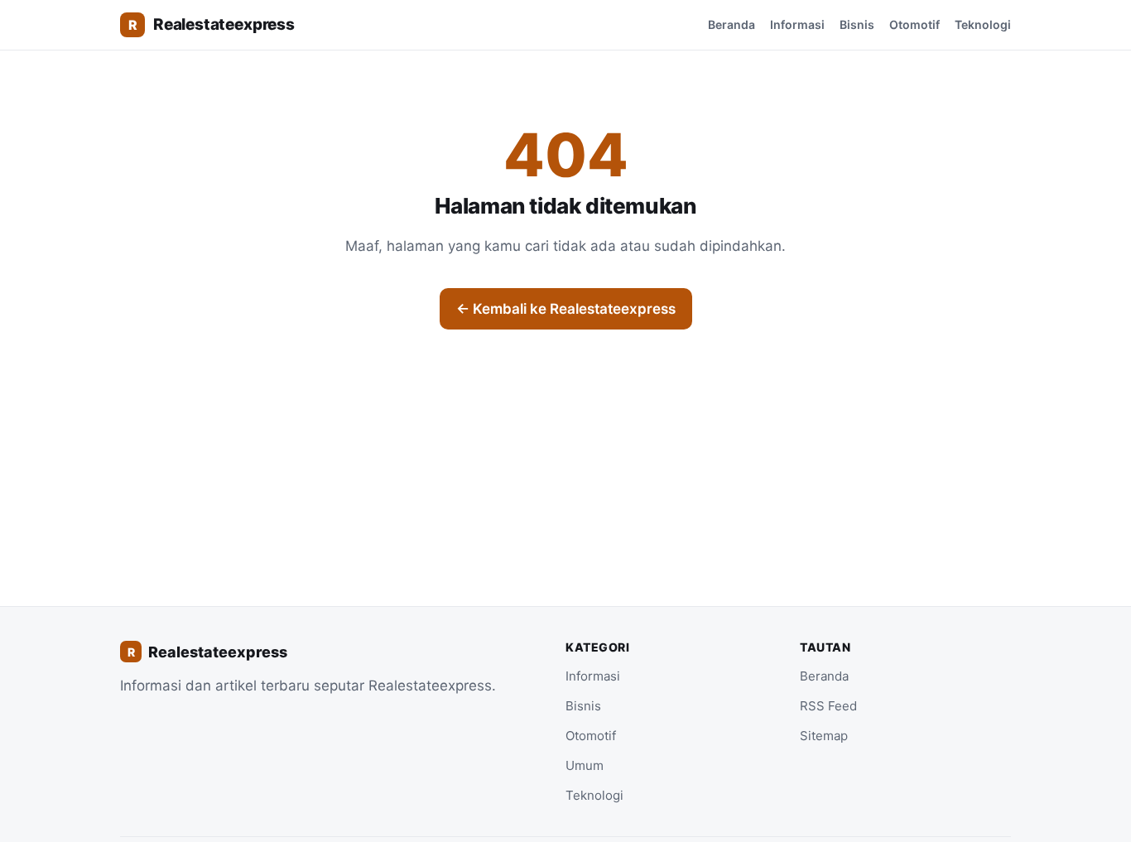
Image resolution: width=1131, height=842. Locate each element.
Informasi (797, 24)
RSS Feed (828, 706)
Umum (585, 765)
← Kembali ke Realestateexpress (566, 309)
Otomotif (914, 24)
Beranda (731, 24)
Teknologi (983, 24)
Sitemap (824, 735)
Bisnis (857, 24)
